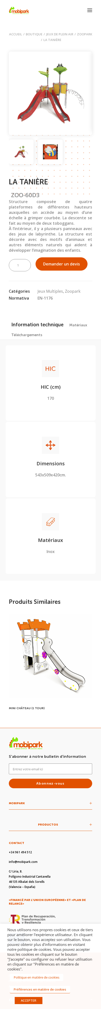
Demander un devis (61, 264)
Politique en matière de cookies (36, 977)
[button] (89, 10)
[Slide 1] (21, 152)
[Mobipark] (19, 10)
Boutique (34, 34)
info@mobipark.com (23, 862)
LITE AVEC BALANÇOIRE (26, 708)
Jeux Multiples (50, 291)
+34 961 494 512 (20, 852)
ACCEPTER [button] (28, 1000)
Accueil (15, 34)
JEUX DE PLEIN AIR (59, 34)
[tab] (78, 325)
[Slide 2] (50, 152)
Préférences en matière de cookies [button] (40, 989)
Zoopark (84, 34)
